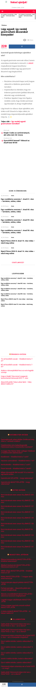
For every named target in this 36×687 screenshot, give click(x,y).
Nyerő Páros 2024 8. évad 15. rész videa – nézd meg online (18, 242)
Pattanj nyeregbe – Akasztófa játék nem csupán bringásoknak (15, 589)
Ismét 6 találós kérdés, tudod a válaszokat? (17, 659)
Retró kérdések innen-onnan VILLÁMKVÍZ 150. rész (17, 524)
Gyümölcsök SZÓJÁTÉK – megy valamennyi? (17, 478)
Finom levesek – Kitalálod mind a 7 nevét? (16, 468)
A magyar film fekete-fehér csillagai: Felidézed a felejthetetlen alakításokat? (18, 452)
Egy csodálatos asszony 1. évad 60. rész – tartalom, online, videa (27, 16)
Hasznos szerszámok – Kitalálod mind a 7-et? (17, 461)
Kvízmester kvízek (19, 435)
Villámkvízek (19, 619)
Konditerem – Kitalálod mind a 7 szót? (15, 457)
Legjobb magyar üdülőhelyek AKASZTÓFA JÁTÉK (16, 601)
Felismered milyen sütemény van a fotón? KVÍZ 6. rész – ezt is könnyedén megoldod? (18, 636)
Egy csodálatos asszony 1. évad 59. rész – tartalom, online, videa (17, 221)
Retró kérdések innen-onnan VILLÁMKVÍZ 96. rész (17, 530)
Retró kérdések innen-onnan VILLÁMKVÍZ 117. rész (17, 513)
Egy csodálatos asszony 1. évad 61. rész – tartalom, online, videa (9, 16)
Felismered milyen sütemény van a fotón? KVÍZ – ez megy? (18, 667)
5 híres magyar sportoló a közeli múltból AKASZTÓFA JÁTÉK (15, 606)
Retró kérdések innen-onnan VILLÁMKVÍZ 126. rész (17, 542)
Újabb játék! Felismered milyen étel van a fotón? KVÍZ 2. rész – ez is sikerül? (15, 631)
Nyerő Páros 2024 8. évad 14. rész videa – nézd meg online (18, 252)
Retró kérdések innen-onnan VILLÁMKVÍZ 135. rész (17, 501)
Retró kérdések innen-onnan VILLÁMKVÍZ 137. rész (17, 507)
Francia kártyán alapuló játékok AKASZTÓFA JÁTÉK (17, 583)
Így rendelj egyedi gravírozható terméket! (13, 122)
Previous (1, 16)
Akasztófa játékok (19, 555)
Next (35, 16)
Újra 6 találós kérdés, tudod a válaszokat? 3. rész (17, 648)
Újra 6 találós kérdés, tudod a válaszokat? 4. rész (17, 642)
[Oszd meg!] (22, 685)
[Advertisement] (18, 167)
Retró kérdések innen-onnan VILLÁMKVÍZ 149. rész (17, 519)
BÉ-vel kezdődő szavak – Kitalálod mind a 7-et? (17, 366)
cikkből (30, 63)
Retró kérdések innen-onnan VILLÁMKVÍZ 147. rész (17, 548)
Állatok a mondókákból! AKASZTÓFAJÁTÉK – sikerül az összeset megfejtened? (17, 595)
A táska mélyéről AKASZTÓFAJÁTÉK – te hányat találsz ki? (16, 612)
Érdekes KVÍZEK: (19, 354)
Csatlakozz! (18, 262)
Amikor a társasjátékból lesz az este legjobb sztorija (17, 371)
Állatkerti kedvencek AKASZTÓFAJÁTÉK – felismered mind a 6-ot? (16, 566)
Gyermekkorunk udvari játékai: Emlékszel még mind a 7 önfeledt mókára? (17, 440)
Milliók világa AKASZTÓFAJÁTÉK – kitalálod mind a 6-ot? (16, 572)
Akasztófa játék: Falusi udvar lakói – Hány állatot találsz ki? (16, 383)
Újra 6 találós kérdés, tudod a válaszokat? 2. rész (17, 654)
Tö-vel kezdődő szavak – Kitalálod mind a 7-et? (17, 360)
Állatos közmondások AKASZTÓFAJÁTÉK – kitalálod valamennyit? (16, 560)
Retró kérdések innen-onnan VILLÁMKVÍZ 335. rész (17, 496)
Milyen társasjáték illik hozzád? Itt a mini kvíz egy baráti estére (17, 473)
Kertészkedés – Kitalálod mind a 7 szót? (15, 465)
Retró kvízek (18, 490)
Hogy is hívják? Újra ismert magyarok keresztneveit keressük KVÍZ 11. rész (14, 377)
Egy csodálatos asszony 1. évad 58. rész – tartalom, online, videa (17, 231)
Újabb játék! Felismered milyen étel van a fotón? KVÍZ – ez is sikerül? (15, 673)
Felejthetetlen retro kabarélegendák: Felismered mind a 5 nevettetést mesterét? (17, 446)
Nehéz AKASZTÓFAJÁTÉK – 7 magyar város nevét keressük (17, 577)
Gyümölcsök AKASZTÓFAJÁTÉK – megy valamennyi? (15, 483)
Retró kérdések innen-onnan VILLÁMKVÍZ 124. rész (17, 536)
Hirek (12, 195)
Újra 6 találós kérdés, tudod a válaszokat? (16, 662)
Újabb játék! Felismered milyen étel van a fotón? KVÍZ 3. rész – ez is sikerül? (15, 625)
